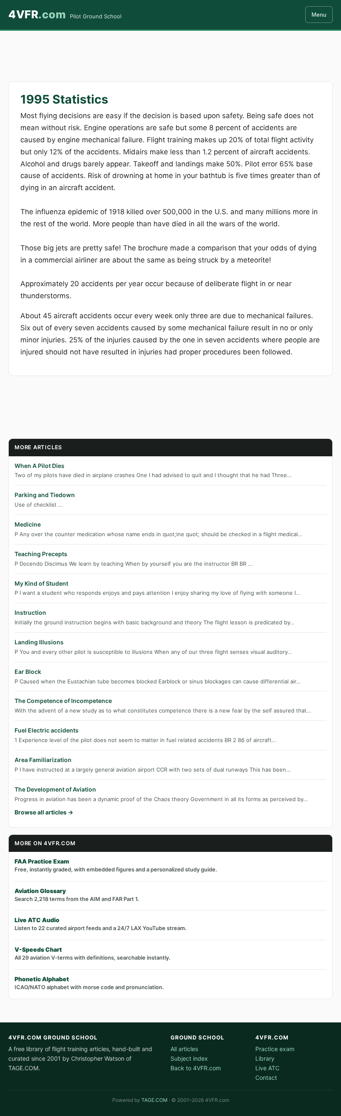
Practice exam (274, 1048)
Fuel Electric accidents (47, 730)
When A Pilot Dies (39, 465)
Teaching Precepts (41, 553)
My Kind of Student (41, 583)
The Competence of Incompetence (63, 700)
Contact (266, 1077)
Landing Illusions (39, 642)
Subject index (189, 1058)
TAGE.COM (154, 1100)
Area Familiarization (43, 759)
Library (264, 1058)
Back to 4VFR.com (195, 1067)
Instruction (30, 612)
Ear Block (28, 671)
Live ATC (267, 1067)
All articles (184, 1048)
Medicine (28, 524)
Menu (318, 14)
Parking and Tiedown (45, 494)
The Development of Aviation (55, 789)
